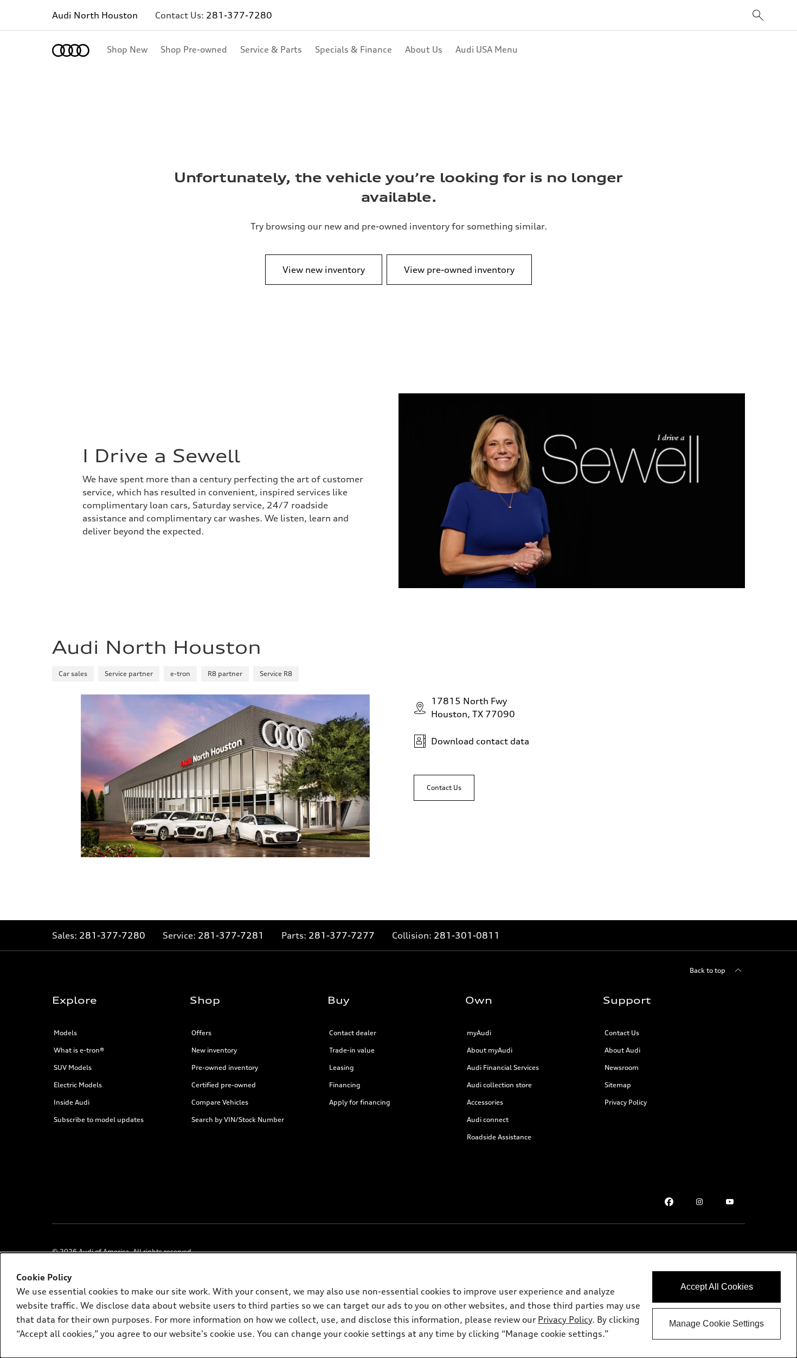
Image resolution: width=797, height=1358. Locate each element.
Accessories (485, 1102)
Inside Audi (71, 1102)
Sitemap (618, 1085)
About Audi (622, 1050)
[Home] (70, 50)
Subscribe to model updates (99, 1119)
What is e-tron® (79, 1050)
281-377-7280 (239, 15)
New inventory (214, 1050)
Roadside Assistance (499, 1137)
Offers (201, 1033)
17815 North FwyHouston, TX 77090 (473, 707)
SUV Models (73, 1067)
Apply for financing (359, 1102)
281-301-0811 (467, 935)
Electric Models (78, 1085)
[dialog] (398, 1305)
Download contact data (480, 741)
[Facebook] (669, 1202)
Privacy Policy (626, 1102)
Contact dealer (352, 1033)
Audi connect (488, 1119)
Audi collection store (499, 1085)
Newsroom (622, 1067)
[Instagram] (699, 1202)
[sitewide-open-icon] (757, 16)
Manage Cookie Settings (716, 1323)
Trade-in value (352, 1050)
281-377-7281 (231, 935)
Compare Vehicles (219, 1102)
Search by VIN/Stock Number (237, 1119)
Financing (345, 1085)
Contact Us (622, 1033)
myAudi (479, 1033)
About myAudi (489, 1050)
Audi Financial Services (503, 1067)
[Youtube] (730, 1202)
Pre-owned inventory (224, 1067)
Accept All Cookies (716, 1286)
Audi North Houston (95, 15)
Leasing (341, 1067)
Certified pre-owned (223, 1085)
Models (65, 1033)
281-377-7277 (341, 935)
